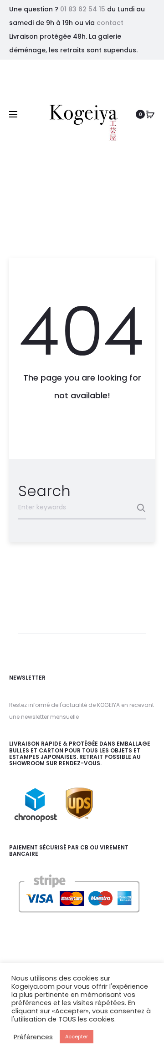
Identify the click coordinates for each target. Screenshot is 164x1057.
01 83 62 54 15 (82, 9)
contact (110, 22)
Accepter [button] (76, 1036)
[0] (150, 114)
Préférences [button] (33, 1037)
